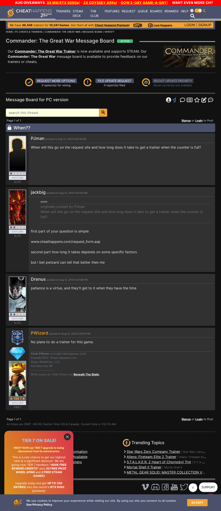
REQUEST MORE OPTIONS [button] (56, 81)
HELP (184, 11)
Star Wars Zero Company (199, 451)
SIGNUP (204, 25)
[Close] (67, 436)
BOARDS (156, 11)
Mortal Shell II (173, 467)
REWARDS (171, 11)
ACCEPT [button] (197, 502)
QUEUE (143, 11)
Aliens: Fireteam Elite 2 (194, 457)
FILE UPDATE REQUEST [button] (114, 81)
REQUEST (129, 11)
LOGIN (190, 25)
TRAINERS (63, 11)
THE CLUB (94, 13)
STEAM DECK (78, 13)
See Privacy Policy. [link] (39, 504)
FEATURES (112, 11)
